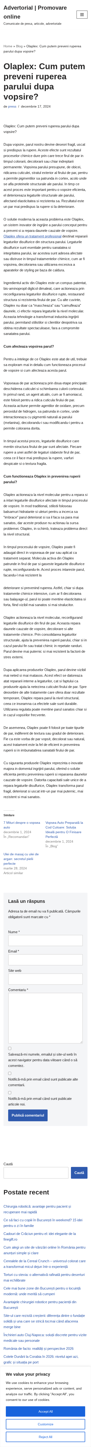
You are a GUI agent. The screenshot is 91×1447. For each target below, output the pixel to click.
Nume (14, 932)
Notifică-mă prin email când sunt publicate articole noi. (40, 1101)
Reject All (45, 1437)
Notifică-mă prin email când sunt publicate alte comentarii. (43, 1082)
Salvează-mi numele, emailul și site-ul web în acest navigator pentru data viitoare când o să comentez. (42, 1060)
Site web (14, 971)
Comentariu (18, 990)
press (12, 106)
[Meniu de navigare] (82, 15)
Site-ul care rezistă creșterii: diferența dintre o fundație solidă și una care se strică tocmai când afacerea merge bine (44, 1321)
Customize (45, 1424)
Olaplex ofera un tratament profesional (32, 236)
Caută (8, 1164)
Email (13, 951)
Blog (19, 46)
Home (8, 46)
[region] (45, 1407)
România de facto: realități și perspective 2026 (39, 1349)
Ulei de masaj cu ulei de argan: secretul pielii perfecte (21, 858)
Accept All (45, 1411)
